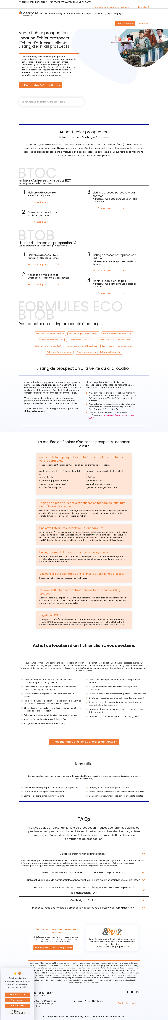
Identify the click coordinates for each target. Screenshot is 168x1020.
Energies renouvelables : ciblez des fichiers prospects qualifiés (117, 791)
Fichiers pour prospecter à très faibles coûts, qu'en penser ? (51, 715)
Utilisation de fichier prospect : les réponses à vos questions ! (51, 787)
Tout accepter (17, 994)
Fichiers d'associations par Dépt (117, 333)
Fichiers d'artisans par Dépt (50, 339)
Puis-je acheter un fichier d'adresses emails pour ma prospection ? (113, 688)
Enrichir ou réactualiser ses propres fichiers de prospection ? (116, 698)
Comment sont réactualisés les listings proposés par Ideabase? (118, 693)
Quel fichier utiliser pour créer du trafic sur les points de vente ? (114, 681)
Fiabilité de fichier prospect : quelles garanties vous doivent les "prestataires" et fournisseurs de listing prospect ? (52, 702)
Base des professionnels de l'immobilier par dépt (99, 352)
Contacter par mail (62, 947)
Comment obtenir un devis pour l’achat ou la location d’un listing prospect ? (116, 710)
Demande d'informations (41, 85)
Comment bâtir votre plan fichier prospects (44, 791)
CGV (90, 1016)
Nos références (101, 1016)
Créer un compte (125, 23)
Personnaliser (17, 1005)
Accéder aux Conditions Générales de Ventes (84, 742)
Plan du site (97, 1001)
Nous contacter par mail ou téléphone (111, 7)
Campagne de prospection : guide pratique (109, 787)
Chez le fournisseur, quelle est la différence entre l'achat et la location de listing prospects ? (52, 709)
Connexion (143, 23)
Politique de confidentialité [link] (17, 1012)
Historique (77, 1001)
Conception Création (92, 13)
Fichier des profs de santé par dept (118, 346)
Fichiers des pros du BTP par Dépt (82, 346)
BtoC (121, 622)
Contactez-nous (126, 1003)
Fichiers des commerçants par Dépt (113, 339)
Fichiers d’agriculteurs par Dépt (83, 333)
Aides (87, 1001)
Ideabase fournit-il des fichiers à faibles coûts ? (45, 719)
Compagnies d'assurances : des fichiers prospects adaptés (116, 796)
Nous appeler (42, 947)
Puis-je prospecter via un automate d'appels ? (45, 723)
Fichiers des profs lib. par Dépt (47, 346)
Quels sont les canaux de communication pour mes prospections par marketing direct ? (48, 681)
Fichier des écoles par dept (59, 352)
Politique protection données (56, 1016)
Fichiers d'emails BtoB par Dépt (50, 333)
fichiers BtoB (110, 622)
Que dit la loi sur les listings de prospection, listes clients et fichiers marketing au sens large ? (50, 688)
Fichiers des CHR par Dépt (79, 339)
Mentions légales (79, 1016)
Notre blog (142, 7)
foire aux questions (64, 578)
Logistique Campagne (113, 13)
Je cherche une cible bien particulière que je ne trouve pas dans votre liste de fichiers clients (116, 703)
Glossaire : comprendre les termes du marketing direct (114, 716)
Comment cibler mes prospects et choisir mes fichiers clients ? (49, 695)
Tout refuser (17, 1000)
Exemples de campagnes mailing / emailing (44, 796)
